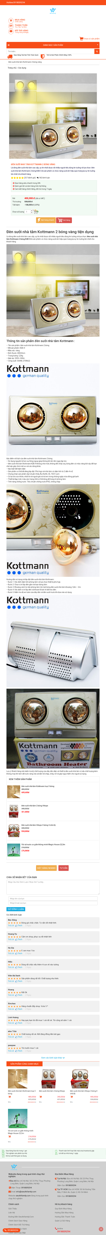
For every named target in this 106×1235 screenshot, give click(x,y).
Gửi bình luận (16, 909)
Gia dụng (22, 68)
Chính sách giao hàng (17, 1221)
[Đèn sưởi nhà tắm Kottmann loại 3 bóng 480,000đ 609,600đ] (22, 1086)
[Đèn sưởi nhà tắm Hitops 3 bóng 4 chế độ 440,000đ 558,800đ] (84, 1086)
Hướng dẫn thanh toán (65, 1217)
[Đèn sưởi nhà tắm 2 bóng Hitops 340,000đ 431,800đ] (52, 1086)
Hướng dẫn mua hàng (64, 1212)
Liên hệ (11, 1212)
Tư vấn (63, 868)
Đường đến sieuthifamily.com (21, 1217)
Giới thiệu (12, 1208)
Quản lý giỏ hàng (62, 1221)
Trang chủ (12, 68)
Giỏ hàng (66, 220)
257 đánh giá (30, 178)
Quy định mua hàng (63, 1208)
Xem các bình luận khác (52, 1058)
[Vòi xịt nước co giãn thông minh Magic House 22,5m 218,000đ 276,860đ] (22, 1126)
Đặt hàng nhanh (47, 220)
